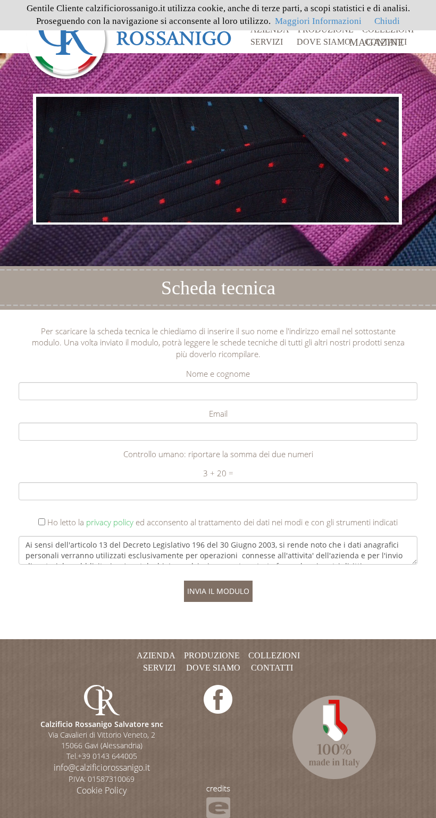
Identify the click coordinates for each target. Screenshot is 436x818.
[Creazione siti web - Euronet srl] (218, 801)
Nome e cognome (218, 373)
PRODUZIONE (326, 29)
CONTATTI (386, 41)
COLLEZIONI (388, 29)
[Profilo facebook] (218, 699)
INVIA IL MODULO (218, 591)
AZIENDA (269, 29)
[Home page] (129, 39)
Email (218, 413)
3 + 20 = (218, 473)
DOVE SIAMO (324, 41)
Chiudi (387, 21)
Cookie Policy (102, 790)
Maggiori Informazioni (318, 21)
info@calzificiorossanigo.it (102, 767)
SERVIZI (266, 41)
